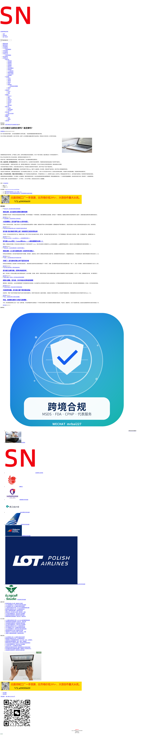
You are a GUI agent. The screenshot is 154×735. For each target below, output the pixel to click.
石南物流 (2, 131)
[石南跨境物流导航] (15, 30)
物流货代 (6, 45)
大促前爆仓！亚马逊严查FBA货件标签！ (16, 221)
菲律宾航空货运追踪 (26, 535)
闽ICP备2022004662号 (10, 696)
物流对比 (10, 66)
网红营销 (10, 105)
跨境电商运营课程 (14, 86)
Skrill (9, 92)
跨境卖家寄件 (10, 72)
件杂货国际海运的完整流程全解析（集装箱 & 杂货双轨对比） (18, 648)
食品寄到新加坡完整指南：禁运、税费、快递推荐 (15, 641)
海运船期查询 (8, 49)
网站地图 (3, 696)
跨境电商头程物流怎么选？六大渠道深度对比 (15, 609)
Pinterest (9, 102)
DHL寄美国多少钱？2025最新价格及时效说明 (15, 606)
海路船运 (6, 47)
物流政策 (10, 75)
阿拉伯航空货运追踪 (21, 599)
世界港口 (6, 46)
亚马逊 (9, 79)
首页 (4, 33)
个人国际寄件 (10, 71)
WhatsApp (10, 99)
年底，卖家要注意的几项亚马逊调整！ (15, 300)
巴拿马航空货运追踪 (25, 524)
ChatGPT (9, 110)
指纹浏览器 (10, 109)
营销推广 (7, 94)
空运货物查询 (8, 55)
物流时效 (10, 63)
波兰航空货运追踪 (81, 584)
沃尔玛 (9, 87)
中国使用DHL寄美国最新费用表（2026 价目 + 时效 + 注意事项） (19, 639)
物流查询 (6, 50)
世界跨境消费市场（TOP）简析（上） (14, 191)
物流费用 (10, 62)
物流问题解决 (10, 68)
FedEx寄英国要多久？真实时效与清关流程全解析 (15, 604)
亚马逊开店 (5, 183)
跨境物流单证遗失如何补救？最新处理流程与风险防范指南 (17, 647)
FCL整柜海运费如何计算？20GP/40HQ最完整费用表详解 (17, 607)
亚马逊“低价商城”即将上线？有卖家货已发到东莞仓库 (20, 231)
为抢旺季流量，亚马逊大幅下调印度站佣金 (16, 290)
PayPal (9, 91)
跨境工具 (7, 106)
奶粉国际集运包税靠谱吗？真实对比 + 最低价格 (15, 616)
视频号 (9, 119)
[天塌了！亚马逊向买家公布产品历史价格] (12, 257)
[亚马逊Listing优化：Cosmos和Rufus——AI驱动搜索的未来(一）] (16, 238)
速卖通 (9, 80)
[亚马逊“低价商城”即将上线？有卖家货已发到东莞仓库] (15, 228)
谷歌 (9, 97)
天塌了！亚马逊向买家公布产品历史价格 (16, 260)
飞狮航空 (21, 486)
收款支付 (7, 90)
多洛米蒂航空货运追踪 (25, 512)
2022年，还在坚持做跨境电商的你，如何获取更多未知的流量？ (19, 193)
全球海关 (6, 56)
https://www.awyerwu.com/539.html (12, 189)
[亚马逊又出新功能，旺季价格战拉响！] (11, 267)
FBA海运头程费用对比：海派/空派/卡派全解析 (15, 613)
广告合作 (6, 36)
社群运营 (7, 120)
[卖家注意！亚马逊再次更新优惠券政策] (11, 208)
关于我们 (5, 692)
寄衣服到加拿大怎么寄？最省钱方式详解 (14, 603)
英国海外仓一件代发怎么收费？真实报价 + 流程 (15, 612)
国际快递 (6, 43)
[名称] (41, 203)
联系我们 (5, 694)
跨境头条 (6, 58)
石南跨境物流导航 (4, 31)
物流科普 (10, 60)
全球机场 (6, 52)
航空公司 (6, 53)
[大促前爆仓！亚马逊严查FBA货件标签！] (12, 218)
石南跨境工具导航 (39, 472)
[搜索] (0, 41)
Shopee (9, 77)
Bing (9, 103)
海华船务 (23, 442)
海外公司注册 (10, 113)
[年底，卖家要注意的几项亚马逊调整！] (11, 296)
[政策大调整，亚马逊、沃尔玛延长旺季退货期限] (13, 277)
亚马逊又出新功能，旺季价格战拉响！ (15, 270)
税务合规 (7, 112)
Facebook (9, 95)
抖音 (9, 117)
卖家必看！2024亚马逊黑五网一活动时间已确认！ (19, 251)
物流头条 (5, 35)
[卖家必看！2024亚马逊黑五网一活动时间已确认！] (14, 247)
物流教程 (10, 65)
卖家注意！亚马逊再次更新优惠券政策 (15, 212)
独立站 (9, 82)
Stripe (9, 93)
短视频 (6, 116)
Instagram (9, 101)
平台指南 (7, 76)
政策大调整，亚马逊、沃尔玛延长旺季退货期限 (18, 280)
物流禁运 (10, 69)
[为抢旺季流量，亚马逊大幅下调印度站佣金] (12, 287)
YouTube (9, 100)
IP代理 (9, 108)
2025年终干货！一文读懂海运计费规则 (13, 645)
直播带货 (7, 114)
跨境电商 (10, 84)
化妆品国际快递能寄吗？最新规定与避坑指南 (15, 614)
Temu (9, 88)
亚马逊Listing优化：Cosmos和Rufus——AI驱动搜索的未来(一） (23, 241)
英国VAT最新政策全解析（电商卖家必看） (14, 610)
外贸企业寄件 (10, 73)
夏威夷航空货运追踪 (24, 499)
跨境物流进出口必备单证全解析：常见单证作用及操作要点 (17, 642)
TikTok (9, 98)
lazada (9, 83)
